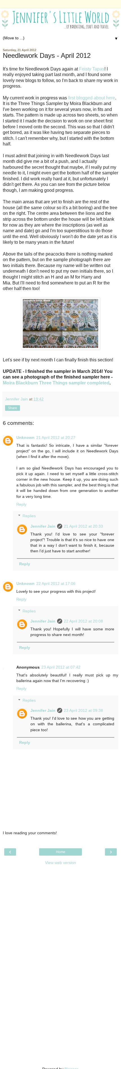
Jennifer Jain (42, 526)
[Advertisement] (60, 903)
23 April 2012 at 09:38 (83, 710)
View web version (60, 862)
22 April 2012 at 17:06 (55, 583)
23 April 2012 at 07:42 (60, 667)
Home (60, 852)
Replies (29, 516)
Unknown (25, 437)
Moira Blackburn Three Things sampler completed (56, 382)
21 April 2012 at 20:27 (55, 437)
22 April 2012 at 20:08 (83, 621)
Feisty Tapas (91, 69)
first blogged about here (91, 97)
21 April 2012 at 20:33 (83, 526)
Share (12, 408)
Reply (21, 504)
